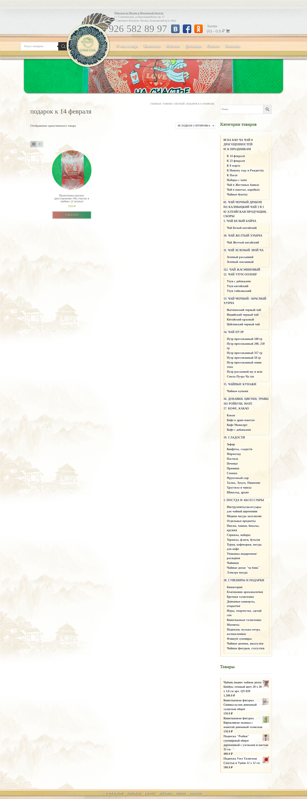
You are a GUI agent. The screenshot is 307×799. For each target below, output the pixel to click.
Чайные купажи (237, 391)
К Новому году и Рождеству (245, 170)
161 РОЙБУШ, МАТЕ (237, 403)
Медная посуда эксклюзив (244, 516)
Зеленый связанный (240, 261)
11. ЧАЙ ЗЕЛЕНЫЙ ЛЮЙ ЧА (243, 250)
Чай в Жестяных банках (243, 184)
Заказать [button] (72, 215)
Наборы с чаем (237, 180)
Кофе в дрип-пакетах (241, 420)
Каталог (173, 46)
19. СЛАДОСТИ (234, 437)
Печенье (232, 463)
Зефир (231, 444)
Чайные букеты (237, 194)
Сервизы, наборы (238, 535)
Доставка (194, 46)
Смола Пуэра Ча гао (240, 376)
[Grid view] (33, 144)
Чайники (233, 563)
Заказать (232, 46)
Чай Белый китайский (242, 227)
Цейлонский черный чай (243, 324)
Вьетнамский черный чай (244, 309)
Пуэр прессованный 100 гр (244, 339)
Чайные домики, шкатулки (245, 643)
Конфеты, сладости (239, 449)
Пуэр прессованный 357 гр (244, 353)
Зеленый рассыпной (240, 257)
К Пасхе (232, 175)
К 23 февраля (236, 160)
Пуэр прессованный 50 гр (244, 357)
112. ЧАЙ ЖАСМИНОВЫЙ (241, 269)
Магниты (233, 624)
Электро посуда (237, 572)
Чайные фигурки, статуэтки (245, 648)
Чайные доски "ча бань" (243, 567)
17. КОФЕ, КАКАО (236, 408)
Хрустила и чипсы (239, 487)
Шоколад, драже (238, 492)
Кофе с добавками (239, 429)
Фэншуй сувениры (239, 638)
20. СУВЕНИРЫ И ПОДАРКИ (243, 580)
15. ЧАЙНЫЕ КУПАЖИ (239, 384)
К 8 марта (233, 165)
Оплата (213, 46)
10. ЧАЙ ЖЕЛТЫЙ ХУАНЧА (242, 235)
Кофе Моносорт (237, 425)
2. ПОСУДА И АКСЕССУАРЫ (243, 500)
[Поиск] (63, 46)
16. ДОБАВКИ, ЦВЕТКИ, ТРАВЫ (246, 398)
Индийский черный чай (243, 314)
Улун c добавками (239, 281)
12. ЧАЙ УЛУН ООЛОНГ (240, 274)
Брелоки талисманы (240, 596)
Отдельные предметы (241, 521)
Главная (155, 104)
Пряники (233, 468)
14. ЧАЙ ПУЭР (233, 332)
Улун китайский (237, 286)
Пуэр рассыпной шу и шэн (244, 371)
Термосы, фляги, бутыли (243, 539)
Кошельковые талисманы (244, 620)
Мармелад (234, 454)
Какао (231, 415)
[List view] (40, 144)
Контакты (152, 46)
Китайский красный (240, 319)
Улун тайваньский (239, 291)
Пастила (232, 458)
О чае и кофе (127, 46)
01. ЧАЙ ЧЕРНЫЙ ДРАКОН (242, 202)
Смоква (232, 473)
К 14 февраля (236, 156)
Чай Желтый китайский (243, 242)
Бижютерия (234, 587)
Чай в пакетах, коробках (243, 189)
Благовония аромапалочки (245, 592)
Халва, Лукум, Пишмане (243, 482)
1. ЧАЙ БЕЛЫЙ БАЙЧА (239, 221)
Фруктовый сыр (238, 478)
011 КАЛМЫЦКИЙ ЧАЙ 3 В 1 (243, 207)
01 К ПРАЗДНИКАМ (237, 149)
